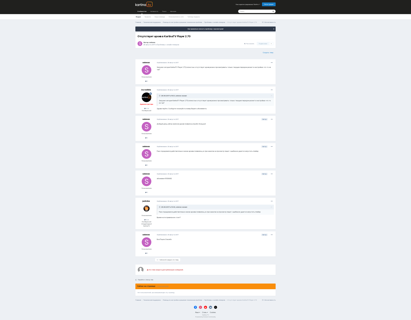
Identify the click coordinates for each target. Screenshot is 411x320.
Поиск (164, 11)
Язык (197, 312)
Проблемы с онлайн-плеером (168, 45)
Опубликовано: (168, 62)
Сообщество (142, 11)
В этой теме (264, 11)
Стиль (204, 312)
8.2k (147, 220)
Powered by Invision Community (205, 317)
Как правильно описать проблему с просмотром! (205, 29)
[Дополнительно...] (272, 62)
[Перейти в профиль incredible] (146, 97)
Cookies (213, 312)
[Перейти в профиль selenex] (140, 43)
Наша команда (160, 17)
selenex (152, 42)
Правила (148, 17)
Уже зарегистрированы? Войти (247, 4)
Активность (154, 11)
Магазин (173, 11)
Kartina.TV (205, 315)
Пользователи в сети (176, 17)
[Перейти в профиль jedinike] (146, 208)
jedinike (146, 201)
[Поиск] (273, 11)
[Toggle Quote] (160, 96)
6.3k (147, 108)
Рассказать (249, 43)
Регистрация (268, 4)
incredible (146, 90)
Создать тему (268, 52)
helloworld (163, 260)
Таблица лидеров (193, 17)
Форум (138, 17)
